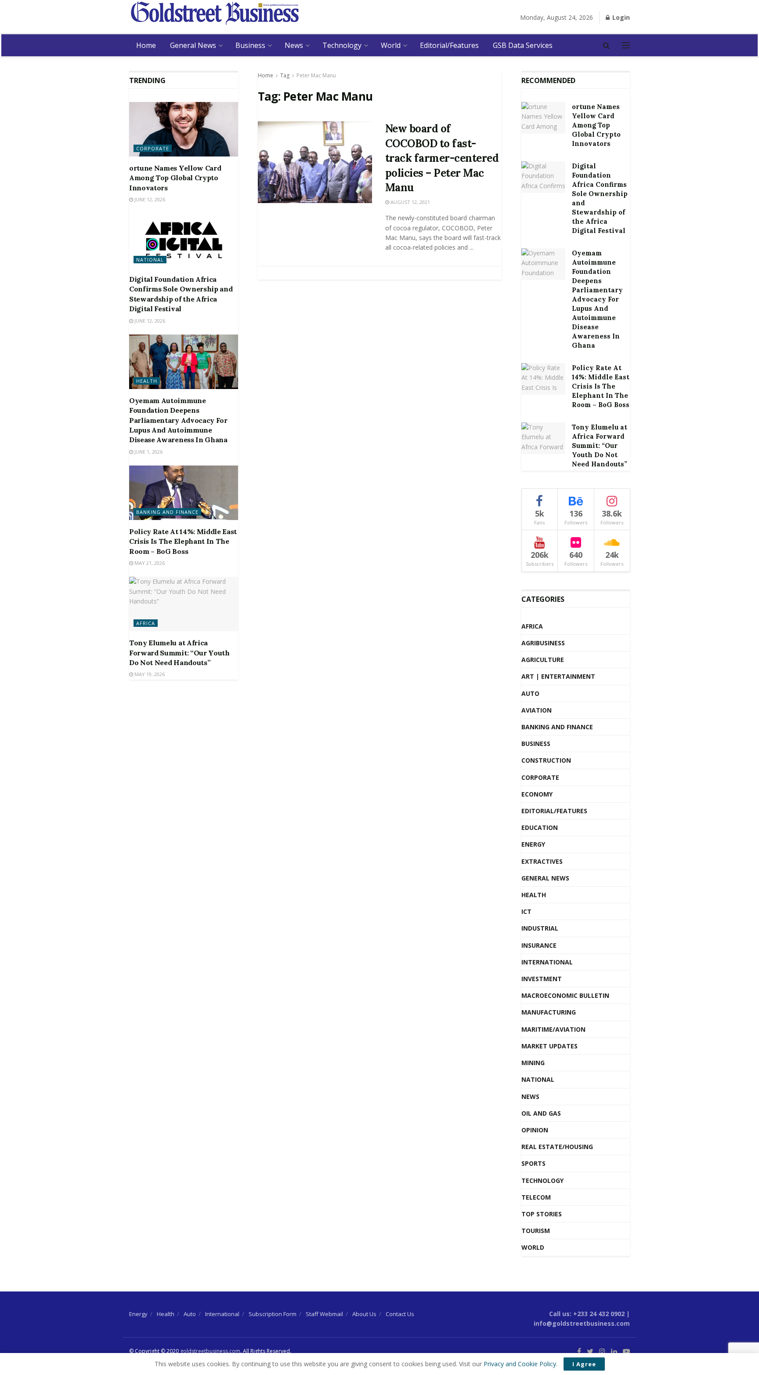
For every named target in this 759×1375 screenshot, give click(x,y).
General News (193, 45)
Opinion (534, 1130)
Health (146, 381)
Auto (530, 693)
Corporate (152, 148)
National (150, 259)
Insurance (539, 945)
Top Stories (541, 1214)
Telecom (536, 1197)
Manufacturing (548, 1012)
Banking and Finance (167, 512)
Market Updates (549, 1046)
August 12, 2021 (409, 202)
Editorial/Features (449, 45)
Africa (145, 623)
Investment (541, 979)
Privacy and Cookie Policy (520, 1364)
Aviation (536, 710)
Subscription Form (272, 1314)
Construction (546, 760)
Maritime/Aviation (553, 1029)
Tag (284, 75)
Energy (533, 844)
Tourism (535, 1230)
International (547, 962)
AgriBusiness (543, 643)
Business (250, 45)
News (294, 45)
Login (620, 17)
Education (539, 827)
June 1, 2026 (148, 451)
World (391, 45)
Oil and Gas (541, 1113)
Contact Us (400, 1314)
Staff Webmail (324, 1314)
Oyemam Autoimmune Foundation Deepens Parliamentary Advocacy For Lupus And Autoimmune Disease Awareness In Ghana (178, 420)
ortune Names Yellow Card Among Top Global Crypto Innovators (175, 178)
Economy (537, 794)
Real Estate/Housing (557, 1146)
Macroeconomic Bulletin (565, 995)
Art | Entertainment (558, 676)
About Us (364, 1314)
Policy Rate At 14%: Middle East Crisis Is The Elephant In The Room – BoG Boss (183, 541)
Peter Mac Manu (316, 75)
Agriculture (542, 659)
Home (146, 45)
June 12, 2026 (149, 199)
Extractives (542, 861)
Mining (533, 1063)
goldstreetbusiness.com (210, 1351)
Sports (533, 1163)
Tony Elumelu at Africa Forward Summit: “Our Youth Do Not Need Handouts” (179, 652)
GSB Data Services (523, 45)
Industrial (539, 928)
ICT (526, 911)
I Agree (584, 1364)
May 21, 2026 (149, 563)
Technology (341, 45)
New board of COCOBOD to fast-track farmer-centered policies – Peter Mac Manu (442, 158)
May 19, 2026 (149, 674)
